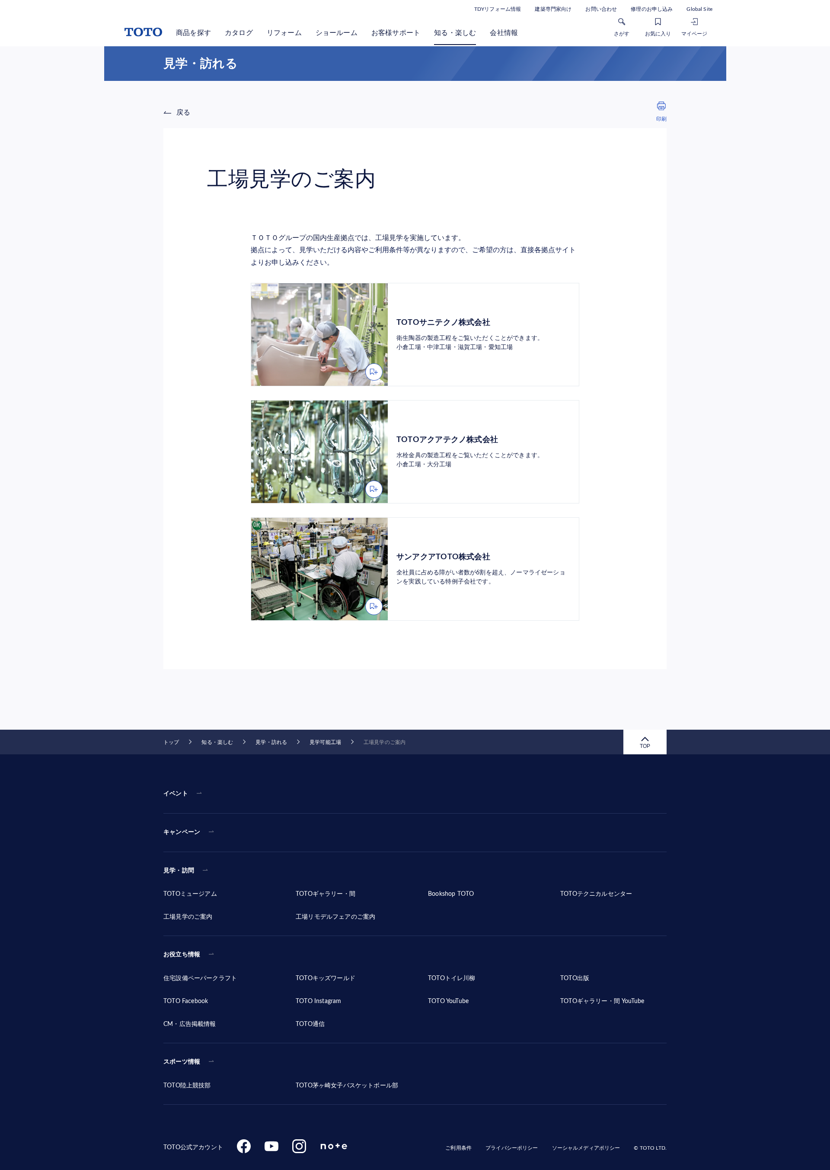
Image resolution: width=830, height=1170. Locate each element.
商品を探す (193, 32)
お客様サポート (395, 32)
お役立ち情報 (181, 955)
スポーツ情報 (181, 1062)
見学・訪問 (178, 871)
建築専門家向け (553, 9)
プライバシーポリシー (511, 1148)
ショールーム (337, 32)
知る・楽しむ (455, 32)
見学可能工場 (325, 742)
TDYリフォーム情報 (497, 9)
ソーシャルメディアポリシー (586, 1148)
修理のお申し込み (652, 9)
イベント (175, 794)
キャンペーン (181, 832)
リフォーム (284, 32)
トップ (171, 742)
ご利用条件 (458, 1148)
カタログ (239, 32)
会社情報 (504, 32)
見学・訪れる (271, 742)
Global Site (699, 9)
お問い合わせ (601, 9)
